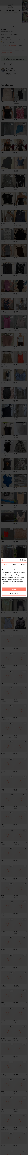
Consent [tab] (5, 564)
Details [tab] (14, 564)
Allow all (14, 589)
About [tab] (23, 564)
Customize (13, 593)
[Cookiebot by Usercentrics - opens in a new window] (20, 560)
